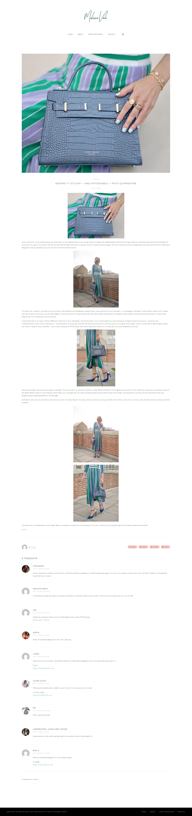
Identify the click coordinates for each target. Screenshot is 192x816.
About (80, 34)
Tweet (144, 547)
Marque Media (60, 812)
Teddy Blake (147, 311)
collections (128, 400)
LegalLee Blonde (43, 620)
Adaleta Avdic (40, 589)
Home (70, 34)
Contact (111, 34)
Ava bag (112, 321)
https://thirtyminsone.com (43, 765)
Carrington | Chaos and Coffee (50, 729)
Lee (35, 610)
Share (133, 547)
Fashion (96, 179)
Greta (36, 633)
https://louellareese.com (42, 695)
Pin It (166, 547)
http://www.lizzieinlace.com (43, 668)
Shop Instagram (95, 34)
